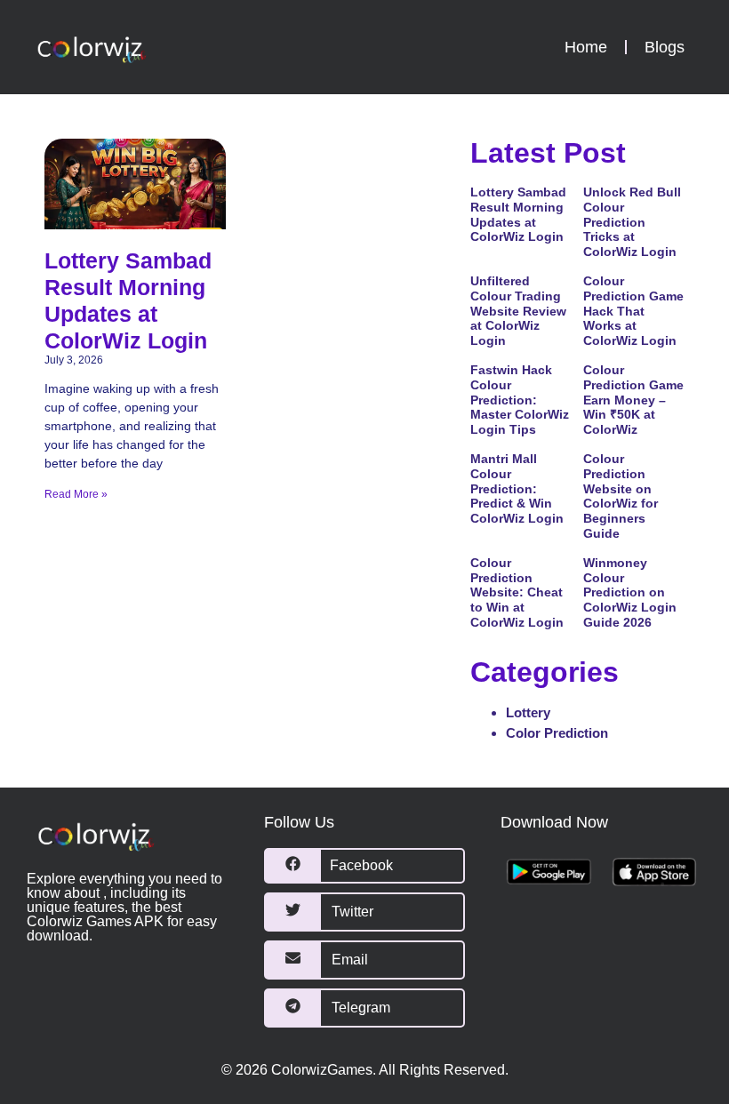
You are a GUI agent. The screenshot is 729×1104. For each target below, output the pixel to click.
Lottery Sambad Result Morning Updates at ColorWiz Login (518, 214)
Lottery (528, 712)
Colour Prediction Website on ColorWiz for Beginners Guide (620, 496)
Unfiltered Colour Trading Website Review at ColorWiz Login (518, 311)
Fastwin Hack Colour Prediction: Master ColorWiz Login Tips (519, 399)
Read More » (76, 494)
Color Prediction (557, 732)
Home (586, 47)
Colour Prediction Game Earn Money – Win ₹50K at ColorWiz (633, 399)
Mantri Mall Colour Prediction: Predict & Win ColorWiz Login (517, 488)
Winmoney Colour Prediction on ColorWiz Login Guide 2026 (630, 592)
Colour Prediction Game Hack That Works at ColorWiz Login (633, 311)
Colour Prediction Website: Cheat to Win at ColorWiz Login (517, 592)
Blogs (665, 47)
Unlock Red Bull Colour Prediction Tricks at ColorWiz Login (632, 222)
